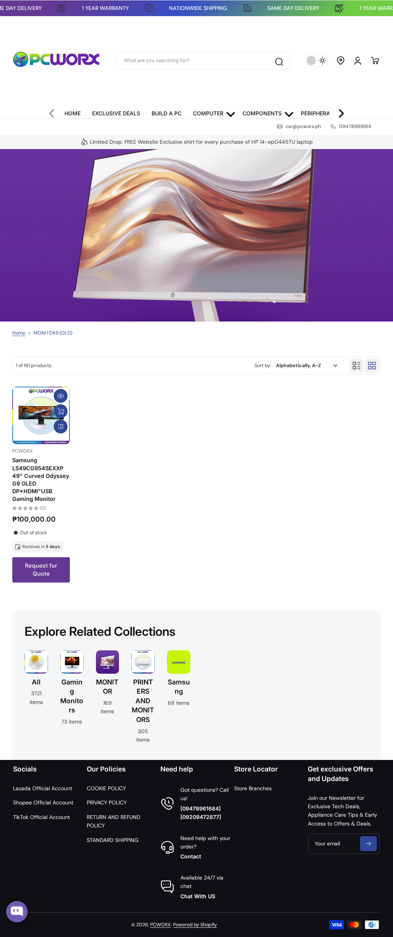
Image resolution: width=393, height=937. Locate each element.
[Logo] (56, 60)
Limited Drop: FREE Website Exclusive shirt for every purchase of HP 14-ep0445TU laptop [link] (201, 141)
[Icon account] (357, 60)
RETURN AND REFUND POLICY (113, 821)
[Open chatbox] (17, 911)
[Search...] (278, 60)
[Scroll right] (338, 111)
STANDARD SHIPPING (113, 840)
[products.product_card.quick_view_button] (61, 396)
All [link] (36, 682)
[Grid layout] (372, 366)
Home (18, 333)
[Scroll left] (55, 111)
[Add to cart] (61, 411)
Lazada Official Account (42, 788)
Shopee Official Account (43, 802)
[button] (340, 60)
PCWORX (160, 925)
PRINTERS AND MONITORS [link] (143, 701)
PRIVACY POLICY (107, 802)
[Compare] (61, 426)
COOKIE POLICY (106, 788)
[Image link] (36, 699)
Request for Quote (41, 570)
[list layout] (356, 366)
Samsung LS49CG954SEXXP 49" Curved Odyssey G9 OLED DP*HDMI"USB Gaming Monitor (40, 479)
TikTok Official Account (41, 817)
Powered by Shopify (195, 925)
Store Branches (253, 788)
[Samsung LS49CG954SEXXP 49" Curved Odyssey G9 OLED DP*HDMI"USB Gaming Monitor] (41, 415)
